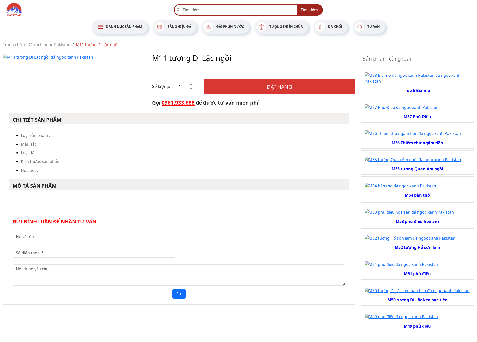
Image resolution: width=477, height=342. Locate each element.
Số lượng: (161, 86)
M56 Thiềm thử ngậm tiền (417, 143)
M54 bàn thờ (417, 195)
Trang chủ (12, 44)
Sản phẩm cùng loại (387, 58)
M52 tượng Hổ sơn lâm (417, 247)
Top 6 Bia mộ (417, 90)
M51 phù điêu (417, 273)
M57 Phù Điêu (417, 116)
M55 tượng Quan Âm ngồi (417, 169)
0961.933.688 (178, 102)
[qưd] (417, 77)
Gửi (179, 294)
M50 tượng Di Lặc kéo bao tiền (417, 300)
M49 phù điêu (417, 326)
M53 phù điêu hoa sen (417, 221)
